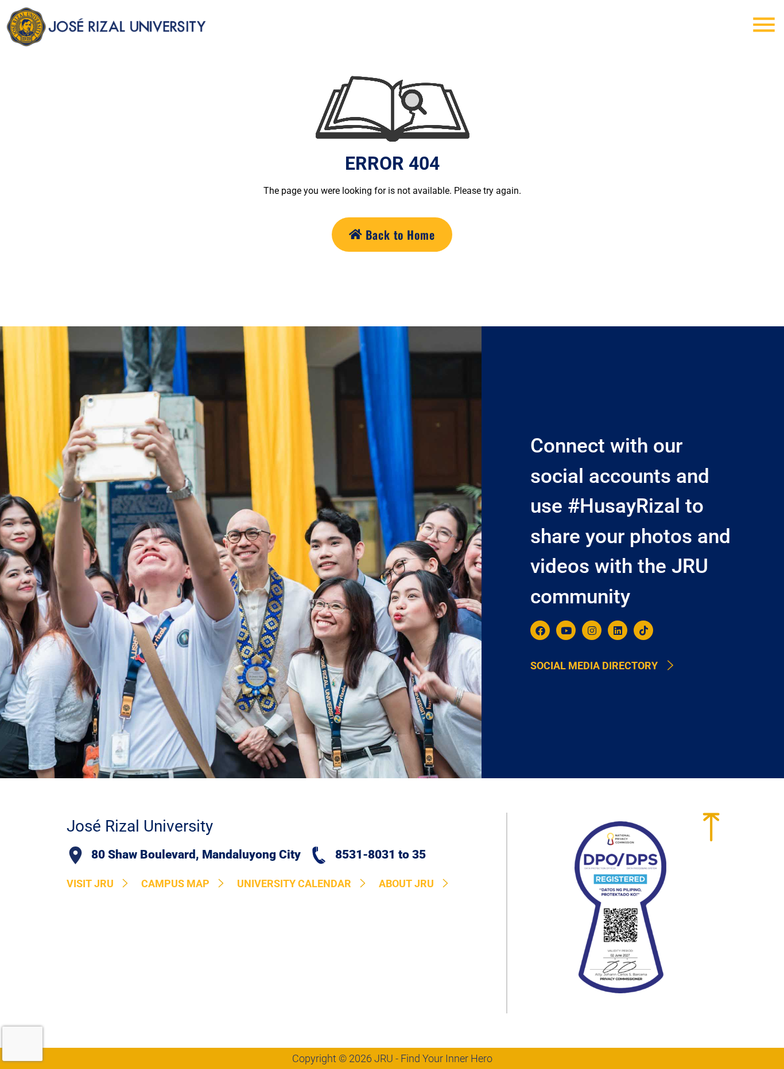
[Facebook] (540, 630)
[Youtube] (566, 630)
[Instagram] (591, 630)
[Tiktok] (643, 630)
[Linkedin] (617, 630)
